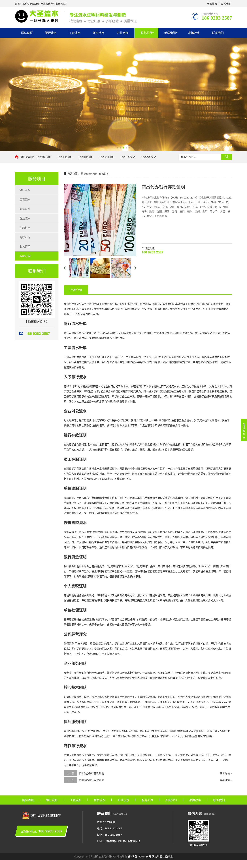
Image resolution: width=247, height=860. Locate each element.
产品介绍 (76, 290)
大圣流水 (168, 856)
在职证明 (25, 228)
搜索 (226, 157)
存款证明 (25, 256)
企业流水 (122, 33)
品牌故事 (212, 3)
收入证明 (25, 246)
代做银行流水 (44, 157)
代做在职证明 (127, 157)
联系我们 (226, 3)
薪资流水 (98, 33)
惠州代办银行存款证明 (91, 780)
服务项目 (146, 33)
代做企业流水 (106, 157)
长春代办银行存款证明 (91, 773)
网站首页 (27, 33)
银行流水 (51, 33)
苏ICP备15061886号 (139, 856)
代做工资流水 (65, 157)
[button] (117, 147)
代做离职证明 (148, 157)
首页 (83, 173)
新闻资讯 (170, 33)
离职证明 (25, 237)
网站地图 (157, 856)
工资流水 (74, 33)
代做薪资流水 (85, 157)
